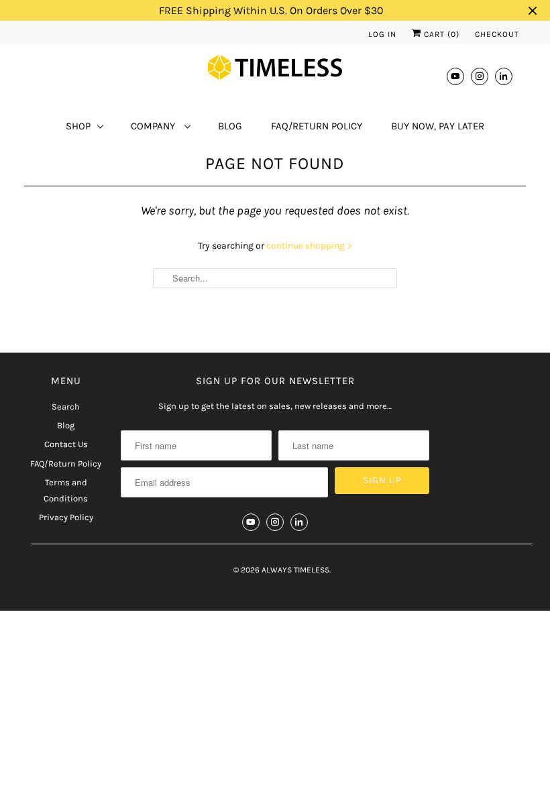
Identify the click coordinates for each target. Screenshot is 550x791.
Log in (382, 34)
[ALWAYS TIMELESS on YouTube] (455, 76)
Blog (230, 126)
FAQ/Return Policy (316, 126)
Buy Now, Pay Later (437, 126)
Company (154, 126)
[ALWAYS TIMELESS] (275, 70)
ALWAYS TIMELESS (295, 569)
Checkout (497, 34)
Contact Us (66, 444)
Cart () (440, 34)
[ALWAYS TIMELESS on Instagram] (479, 76)
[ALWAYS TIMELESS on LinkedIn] (503, 76)
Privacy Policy (66, 517)
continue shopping (306, 245)
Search (66, 407)
